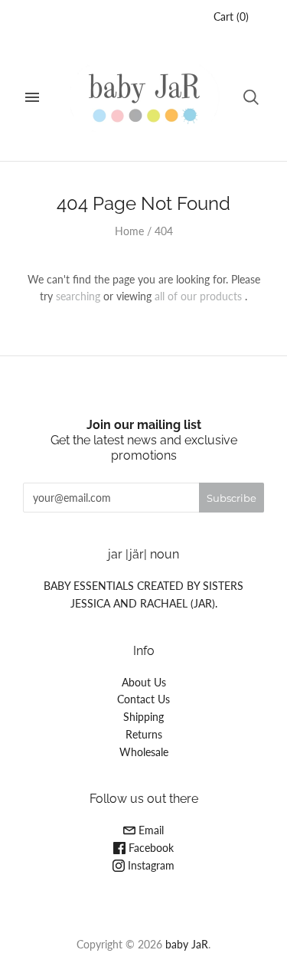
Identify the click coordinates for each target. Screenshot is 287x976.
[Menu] (32, 97)
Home (129, 230)
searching (78, 296)
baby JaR (186, 944)
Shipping (143, 716)
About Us (144, 682)
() (231, 16)
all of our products (198, 296)
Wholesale (143, 751)
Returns (144, 734)
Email (149, 830)
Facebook (150, 847)
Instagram (149, 865)
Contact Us (143, 699)
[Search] (251, 97)
